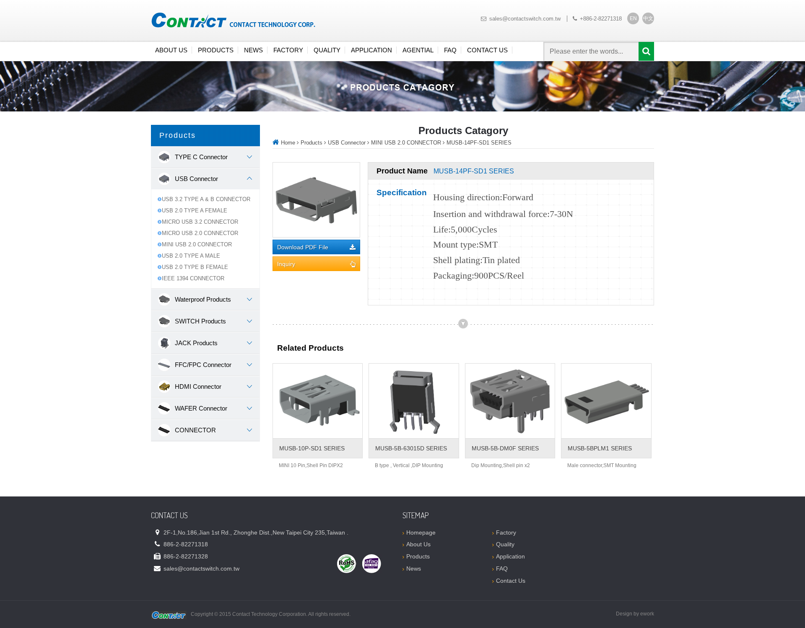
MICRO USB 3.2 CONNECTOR (200, 222)
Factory (288, 50)
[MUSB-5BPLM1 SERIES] (606, 401)
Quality (327, 50)
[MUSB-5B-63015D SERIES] (413, 401)
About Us (171, 50)
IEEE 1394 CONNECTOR (193, 278)
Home (288, 143)
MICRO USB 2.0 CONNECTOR (200, 233)
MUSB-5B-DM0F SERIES (505, 448)
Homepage (421, 532)
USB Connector (347, 143)
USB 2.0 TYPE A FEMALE (194, 210)
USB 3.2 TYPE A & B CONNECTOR (206, 199)
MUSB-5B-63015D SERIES (411, 448)
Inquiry (286, 264)
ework (647, 614)
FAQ (450, 50)
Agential (418, 50)
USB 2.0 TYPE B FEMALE (195, 267)
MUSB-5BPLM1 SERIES (600, 448)
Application (371, 50)
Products (216, 50)
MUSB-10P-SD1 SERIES (312, 448)
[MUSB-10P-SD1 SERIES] (317, 401)
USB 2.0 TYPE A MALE (191, 256)
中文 (648, 18)
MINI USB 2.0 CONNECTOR (197, 244)
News (253, 50)
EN (633, 18)
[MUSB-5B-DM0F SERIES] (510, 401)
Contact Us (487, 50)
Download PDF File (302, 247)
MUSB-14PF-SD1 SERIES (479, 143)
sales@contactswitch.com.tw (525, 19)
